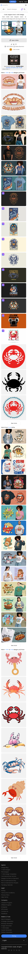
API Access (4, 909)
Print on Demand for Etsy (8, 881)
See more (14, 423)
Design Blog (4, 867)
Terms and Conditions (8, 893)
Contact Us (4, 911)
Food (9, 427)
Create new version (18, 24)
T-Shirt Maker (5, 928)
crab (12, 17)
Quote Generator (6, 930)
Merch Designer (6, 919)
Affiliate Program (6, 905)
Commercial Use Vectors (8, 876)
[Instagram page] (9, 950)
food (3, 17)
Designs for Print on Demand (9, 878)
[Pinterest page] (14, 950)
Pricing (3, 890)
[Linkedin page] (19, 950)
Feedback (4, 913)
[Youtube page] (17, 950)
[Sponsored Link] (14, 60)
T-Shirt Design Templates (8, 874)
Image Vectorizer (6, 926)
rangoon (16, 17)
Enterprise (4, 907)
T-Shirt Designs (5, 870)
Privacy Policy (5, 895)
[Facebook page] (11, 950)
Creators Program (6, 903)
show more (5, 69)
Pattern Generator (6, 932)
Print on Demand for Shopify (9, 883)
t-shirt (7, 17)
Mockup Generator (7, 923)
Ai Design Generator (7, 921)
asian (21, 17)
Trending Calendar (7, 885)
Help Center (4, 897)
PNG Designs (5, 872)
